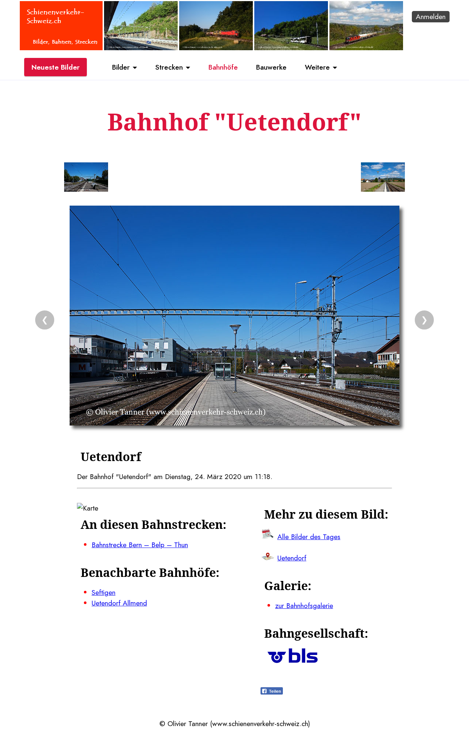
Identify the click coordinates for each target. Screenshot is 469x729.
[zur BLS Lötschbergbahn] (292, 660)
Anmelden (431, 16)
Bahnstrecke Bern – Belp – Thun (140, 545)
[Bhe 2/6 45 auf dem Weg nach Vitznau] (291, 48)
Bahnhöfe (223, 67)
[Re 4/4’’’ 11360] (366, 48)
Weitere (317, 67)
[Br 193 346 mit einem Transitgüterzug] (216, 48)
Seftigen (103, 592)
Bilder (121, 67)
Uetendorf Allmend (119, 603)
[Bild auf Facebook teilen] (272, 692)
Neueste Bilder (56, 67)
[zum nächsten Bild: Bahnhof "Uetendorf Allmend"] (383, 178)
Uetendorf (291, 558)
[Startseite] (61, 48)
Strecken (169, 67)
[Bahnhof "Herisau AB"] (141, 48)
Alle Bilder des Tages (308, 536)
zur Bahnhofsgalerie (304, 605)
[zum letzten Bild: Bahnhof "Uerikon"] (86, 178)
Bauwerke (271, 67)
